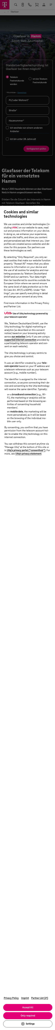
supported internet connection (20, 339)
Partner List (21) (39, 998)
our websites (18, 336)
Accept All (27, 1007)
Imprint (25, 998)
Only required (28, 1015)
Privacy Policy (11, 998)
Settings (30, 1023)
